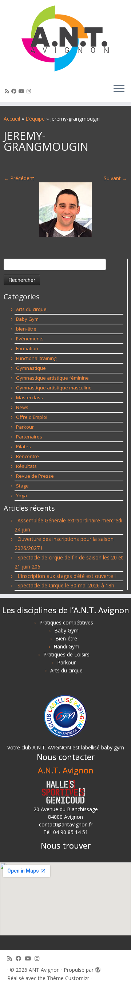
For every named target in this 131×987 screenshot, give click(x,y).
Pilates (23, 446)
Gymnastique (31, 368)
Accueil (12, 118)
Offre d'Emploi (31, 417)
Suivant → (115, 178)
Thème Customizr (68, 978)
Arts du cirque (31, 309)
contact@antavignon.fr (65, 824)
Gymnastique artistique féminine (52, 378)
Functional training (36, 358)
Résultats (26, 466)
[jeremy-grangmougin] (65, 209)
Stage (22, 485)
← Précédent (19, 178)
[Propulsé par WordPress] (97, 968)
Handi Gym (66, 646)
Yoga (21, 495)
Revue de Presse (35, 476)
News (22, 407)
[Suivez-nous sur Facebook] (15, 91)
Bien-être (66, 638)
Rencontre (27, 456)
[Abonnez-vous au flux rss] (8, 91)
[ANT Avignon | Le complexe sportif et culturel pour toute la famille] (65, 39)
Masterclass (29, 397)
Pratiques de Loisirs (66, 654)
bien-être (26, 328)
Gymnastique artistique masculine (54, 387)
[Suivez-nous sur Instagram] (30, 91)
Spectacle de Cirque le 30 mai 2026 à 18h (65, 585)
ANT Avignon (44, 969)
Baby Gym (27, 319)
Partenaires (29, 436)
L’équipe (35, 118)
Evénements (30, 338)
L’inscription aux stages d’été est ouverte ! (66, 576)
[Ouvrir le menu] (119, 89)
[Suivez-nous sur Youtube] (23, 91)
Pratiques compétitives (66, 622)
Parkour (25, 427)
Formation (27, 348)
